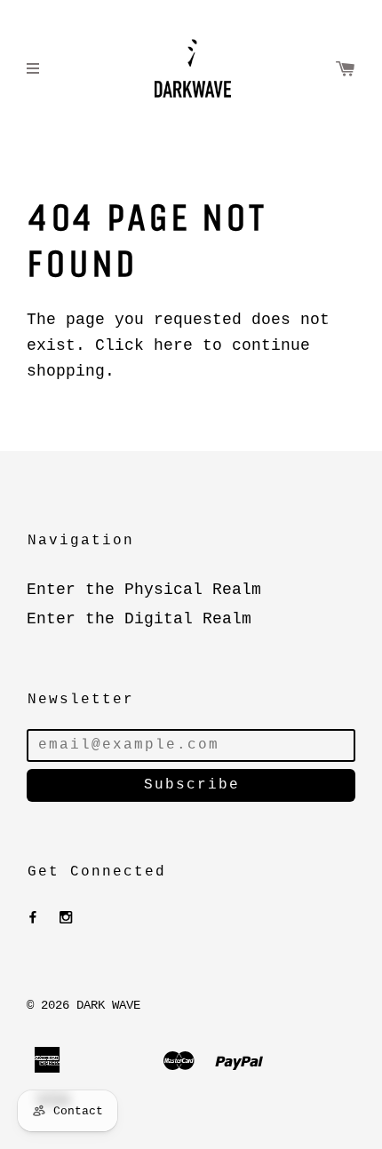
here (173, 345)
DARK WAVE (108, 1005)
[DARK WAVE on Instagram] (66, 918)
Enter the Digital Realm (139, 619)
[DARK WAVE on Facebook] (33, 918)
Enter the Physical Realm (144, 589)
